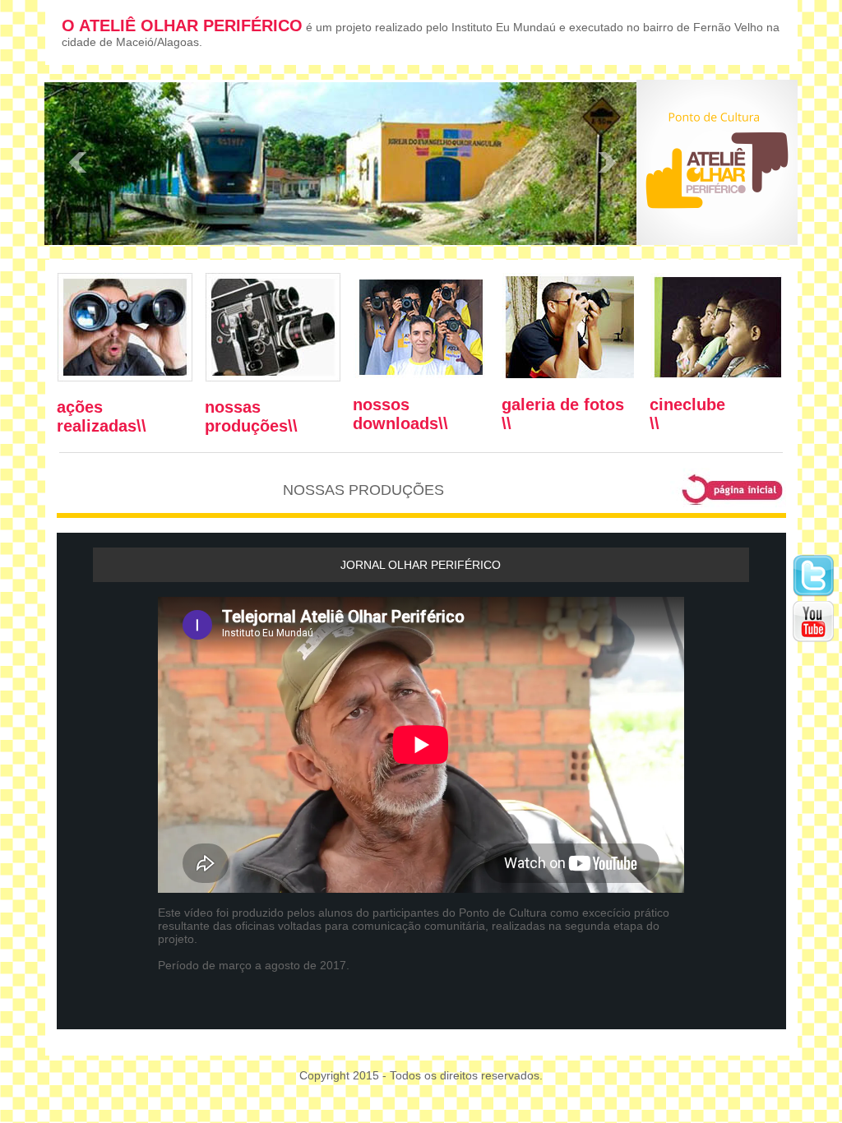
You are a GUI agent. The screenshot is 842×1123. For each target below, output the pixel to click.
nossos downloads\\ (400, 413)
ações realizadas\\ (101, 416)
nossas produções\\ (251, 416)
